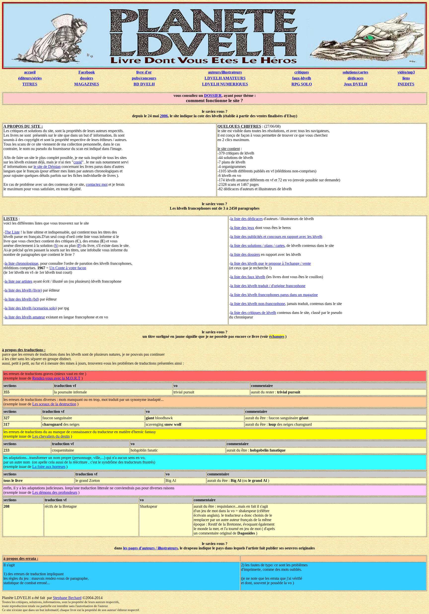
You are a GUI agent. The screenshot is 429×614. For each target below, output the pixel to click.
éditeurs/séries (30, 78)
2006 (164, 116)
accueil (30, 72)
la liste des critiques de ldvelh (253, 312)
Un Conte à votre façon (67, 268)
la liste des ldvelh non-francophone (257, 304)
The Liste (12, 232)
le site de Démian (47, 166)
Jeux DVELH (355, 84)
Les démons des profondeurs (54, 492)
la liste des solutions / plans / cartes (257, 245)
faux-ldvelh (301, 78)
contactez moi (96, 184)
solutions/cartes (355, 72)
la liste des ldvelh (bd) (22, 299)
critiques (301, 72)
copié (77, 162)
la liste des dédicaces (246, 219)
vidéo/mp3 (406, 72)
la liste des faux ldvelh (247, 277)
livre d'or (144, 72)
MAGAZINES (86, 84)
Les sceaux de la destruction (54, 404)
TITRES (29, 84)
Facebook (86, 72)
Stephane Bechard (67, 598)
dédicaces (355, 78)
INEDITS (406, 84)
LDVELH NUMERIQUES (225, 84)
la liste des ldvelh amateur (25, 317)
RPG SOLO (301, 84)
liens (406, 78)
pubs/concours (144, 78)
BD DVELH (144, 84)
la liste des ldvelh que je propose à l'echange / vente (270, 263)
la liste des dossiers (245, 254)
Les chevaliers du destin (51, 436)
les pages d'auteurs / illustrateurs (150, 548)
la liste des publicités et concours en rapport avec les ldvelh (276, 236)
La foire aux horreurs (48, 466)
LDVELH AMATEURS (225, 78)
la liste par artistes (18, 281)
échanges (276, 336)
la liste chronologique (21, 263)
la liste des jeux (242, 228)
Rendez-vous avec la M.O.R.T (56, 378)
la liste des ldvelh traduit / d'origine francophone (267, 286)
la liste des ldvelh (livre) (23, 290)
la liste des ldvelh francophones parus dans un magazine (274, 295)
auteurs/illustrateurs (225, 72)
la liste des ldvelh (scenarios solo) (31, 308)
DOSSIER (213, 95)
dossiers (86, 78)
